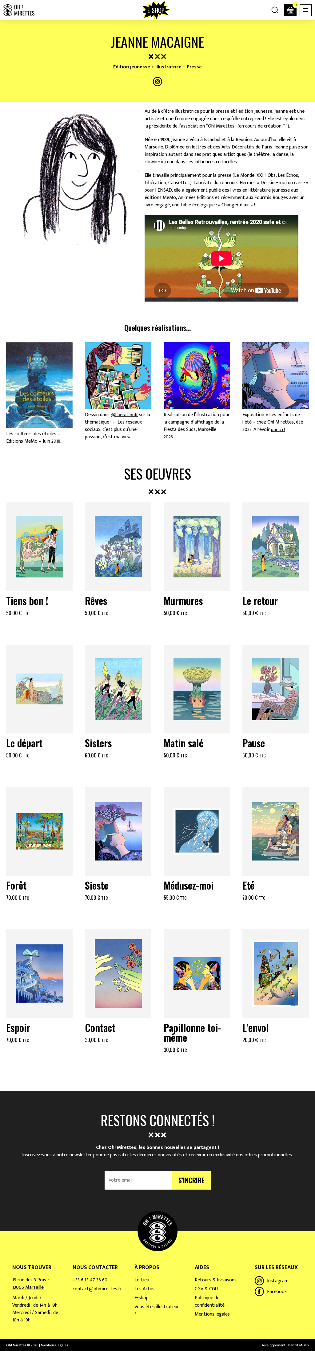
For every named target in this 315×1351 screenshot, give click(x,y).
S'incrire (191, 1180)
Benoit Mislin (298, 1345)
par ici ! (278, 429)
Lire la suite (118, 628)
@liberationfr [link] (124, 415)
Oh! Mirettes (18, 10)
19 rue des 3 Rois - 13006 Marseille (30, 1284)
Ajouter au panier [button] (39, 628)
